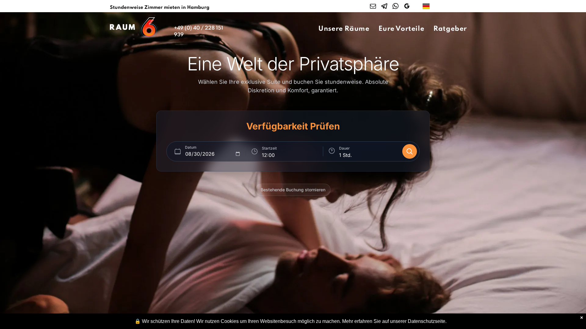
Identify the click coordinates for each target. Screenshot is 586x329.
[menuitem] (344, 29)
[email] (373, 7)
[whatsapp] (395, 7)
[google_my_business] (406, 7)
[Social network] (384, 7)
